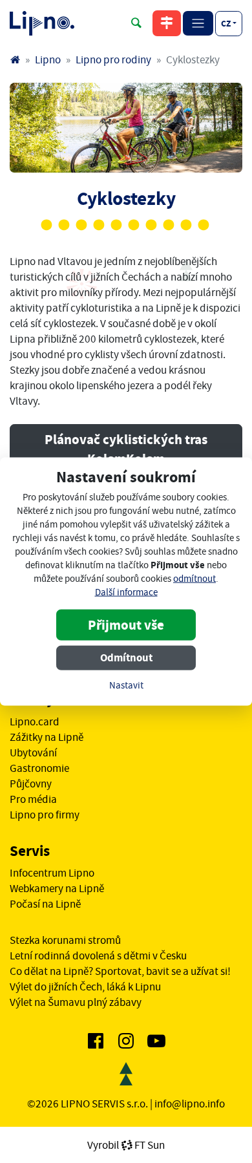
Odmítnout (126, 657)
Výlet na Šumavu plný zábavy (76, 1002)
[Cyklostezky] (126, 128)
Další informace (126, 592)
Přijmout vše (126, 625)
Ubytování (33, 752)
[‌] (96, 1043)
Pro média (33, 799)
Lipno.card (34, 721)
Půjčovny (31, 783)
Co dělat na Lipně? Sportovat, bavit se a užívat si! (120, 971)
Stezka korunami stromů (65, 940)
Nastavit (126, 685)
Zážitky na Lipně (46, 737)
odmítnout (194, 579)
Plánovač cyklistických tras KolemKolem (126, 449)
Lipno (48, 59)
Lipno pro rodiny (113, 59)
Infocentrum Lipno (52, 873)
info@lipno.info (189, 1103)
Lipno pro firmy (44, 814)
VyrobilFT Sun (126, 1145)
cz (226, 23)
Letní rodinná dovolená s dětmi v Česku (98, 955)
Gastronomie (39, 768)
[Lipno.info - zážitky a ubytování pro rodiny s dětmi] (15, 59)
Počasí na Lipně (45, 904)
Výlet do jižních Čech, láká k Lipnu (85, 986)
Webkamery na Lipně (57, 888)
